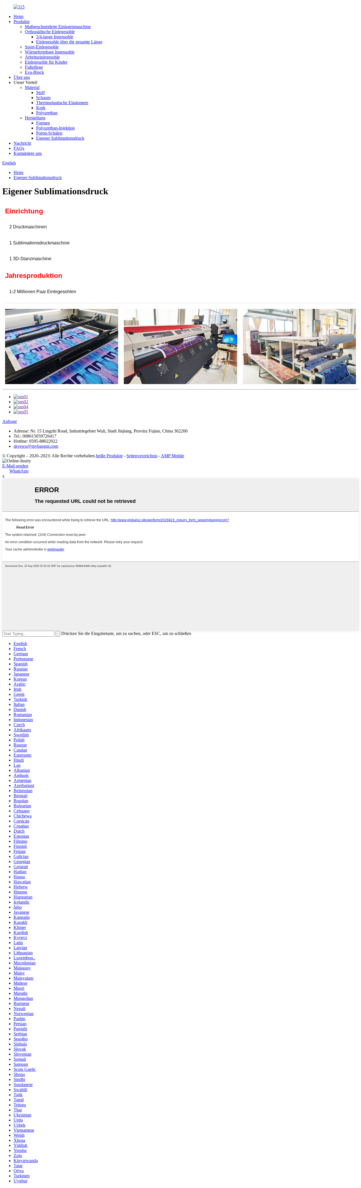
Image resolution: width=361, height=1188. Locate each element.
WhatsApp (18, 471)
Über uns (22, 77)
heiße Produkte (109, 455)
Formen (43, 123)
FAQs (19, 148)
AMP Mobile (172, 455)
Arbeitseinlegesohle (42, 57)
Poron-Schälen (49, 133)
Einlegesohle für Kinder (46, 62)
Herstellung (35, 117)
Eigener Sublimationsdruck (60, 138)
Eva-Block (34, 72)
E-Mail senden (15, 465)
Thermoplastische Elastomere (62, 102)
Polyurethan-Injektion (55, 128)
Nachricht (22, 143)
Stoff (40, 92)
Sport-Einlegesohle (42, 46)
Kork (40, 107)
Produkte (22, 21)
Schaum (43, 97)
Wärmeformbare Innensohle (49, 52)
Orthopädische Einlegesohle (50, 31)
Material (32, 87)
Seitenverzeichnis (141, 455)
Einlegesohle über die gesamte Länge (69, 41)
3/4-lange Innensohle (54, 36)
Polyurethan (47, 112)
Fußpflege (34, 67)
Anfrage (9, 421)
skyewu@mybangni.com (36, 446)
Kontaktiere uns (28, 153)
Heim (18, 16)
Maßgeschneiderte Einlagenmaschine (58, 26)
